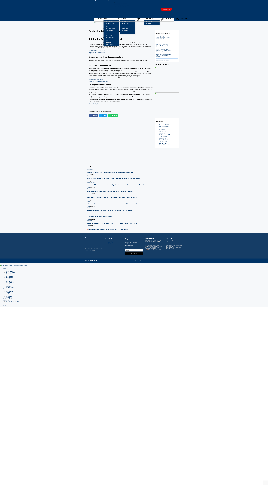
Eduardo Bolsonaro (164, 144)
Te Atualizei (9, 286)
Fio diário (8, 292)
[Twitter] (1, 266)
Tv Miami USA (9, 297)
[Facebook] (0, 266)
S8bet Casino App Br (93, 103)
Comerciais (169, 18)
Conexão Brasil (163, 139)
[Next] (119, 2)
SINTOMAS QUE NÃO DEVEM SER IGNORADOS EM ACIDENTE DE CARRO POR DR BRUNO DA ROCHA (153, 241)
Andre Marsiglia (164, 124)
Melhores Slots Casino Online (96, 79)
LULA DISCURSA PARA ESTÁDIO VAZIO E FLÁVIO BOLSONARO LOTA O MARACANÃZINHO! (113, 178)
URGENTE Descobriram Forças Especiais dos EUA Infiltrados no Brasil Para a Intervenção (163, 50)
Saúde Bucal (9, 296)
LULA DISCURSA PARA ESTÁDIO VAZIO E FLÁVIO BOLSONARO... (121, 6)
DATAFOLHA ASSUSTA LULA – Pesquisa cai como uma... (120, 4)
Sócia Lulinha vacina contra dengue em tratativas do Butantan (173, 248)
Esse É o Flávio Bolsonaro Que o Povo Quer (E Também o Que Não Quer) (163, 60)
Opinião (106, 18)
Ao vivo (177, 19)
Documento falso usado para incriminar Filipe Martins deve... (122, 8)
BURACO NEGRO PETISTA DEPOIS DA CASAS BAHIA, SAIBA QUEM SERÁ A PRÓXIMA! (112, 197)
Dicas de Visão (163, 141)
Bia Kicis (162, 129)
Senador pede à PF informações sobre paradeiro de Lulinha (173, 241)
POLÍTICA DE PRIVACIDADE (12, 301)
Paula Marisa (9, 281)
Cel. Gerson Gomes (164, 134)
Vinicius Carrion (10, 287)
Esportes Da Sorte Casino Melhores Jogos (98, 81)
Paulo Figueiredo (10, 283)
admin (89, 174)
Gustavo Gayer (9, 277)
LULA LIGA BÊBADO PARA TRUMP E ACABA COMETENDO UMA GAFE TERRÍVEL (110, 191)
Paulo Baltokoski (10, 282)
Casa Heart (162, 133)
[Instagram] (2, 266)
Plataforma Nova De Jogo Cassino (97, 50)
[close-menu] (95, 46)
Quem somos (149, 18)
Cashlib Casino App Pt (94, 54)
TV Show (123, 18)
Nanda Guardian (10, 278)
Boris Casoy (163, 131)
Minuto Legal (9, 295)
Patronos (184, 18)
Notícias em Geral (139, 19)
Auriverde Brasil (164, 128)
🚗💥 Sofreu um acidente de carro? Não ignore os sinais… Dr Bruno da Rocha (153, 250)
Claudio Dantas (163, 136)
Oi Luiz (7, 280)
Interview (8, 293)
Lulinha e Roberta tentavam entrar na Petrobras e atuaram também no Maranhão (112, 204)
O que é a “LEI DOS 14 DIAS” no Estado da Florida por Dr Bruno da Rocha (153, 245)
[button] (93, 115)
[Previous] (118, 2)
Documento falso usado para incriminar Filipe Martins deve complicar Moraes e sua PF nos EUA (116, 185)
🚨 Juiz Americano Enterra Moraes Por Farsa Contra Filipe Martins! (107, 229)
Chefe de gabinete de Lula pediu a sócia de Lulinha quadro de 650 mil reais (109, 210)
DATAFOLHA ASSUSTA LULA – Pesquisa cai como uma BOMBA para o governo (110, 172)
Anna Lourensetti (164, 126)
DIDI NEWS (163, 143)
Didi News (8, 275)
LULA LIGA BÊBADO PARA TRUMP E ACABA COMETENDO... (122, 11)
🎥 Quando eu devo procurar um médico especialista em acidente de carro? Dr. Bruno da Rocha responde (153, 247)
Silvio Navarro (9, 285)
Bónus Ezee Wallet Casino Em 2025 (97, 52)
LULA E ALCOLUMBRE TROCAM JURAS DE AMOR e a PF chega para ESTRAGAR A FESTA (112, 223)
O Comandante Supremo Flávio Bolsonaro (99, 217)
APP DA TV (162, 19)
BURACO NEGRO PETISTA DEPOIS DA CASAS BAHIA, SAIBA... (122, 13)
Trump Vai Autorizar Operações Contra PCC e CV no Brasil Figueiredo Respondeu (163, 55)
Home (100, 18)
